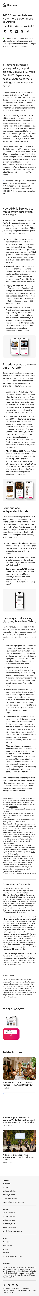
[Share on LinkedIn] (16, 31)
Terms (12, 1290)
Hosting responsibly (9, 1227)
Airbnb (7, 26)
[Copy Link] (27, 31)
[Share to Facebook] (5, 31)
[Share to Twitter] (10, 31)
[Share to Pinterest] (22, 31)
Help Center (7, 1184)
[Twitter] (4, 1285)
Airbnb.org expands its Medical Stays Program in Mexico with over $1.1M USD (18, 1157)
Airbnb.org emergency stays (13, 1256)
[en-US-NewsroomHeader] (19, 48)
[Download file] (11, 1020)
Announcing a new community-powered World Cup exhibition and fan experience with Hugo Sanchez (19, 1120)
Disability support (9, 1195)
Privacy (5, 1290)
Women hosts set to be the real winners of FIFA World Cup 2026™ (18, 1083)
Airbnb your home (9, 1213)
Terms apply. (13, 807)
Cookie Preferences (23, 1290)
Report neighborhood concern (13, 1202)
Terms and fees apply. (24, 802)
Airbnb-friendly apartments (12, 1231)
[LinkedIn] (13, 1285)
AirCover (6, 1187)
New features (7, 1245)
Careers (5, 1249)
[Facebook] (17, 1285)
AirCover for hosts (9, 1216)
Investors (6, 1253)
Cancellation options (10, 1198)
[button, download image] (32, 42)
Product (31, 26)
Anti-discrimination (9, 1191)
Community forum (9, 1224)
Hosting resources (9, 1220)
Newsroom (12, 5)
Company (24, 26)
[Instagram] (8, 1285)
